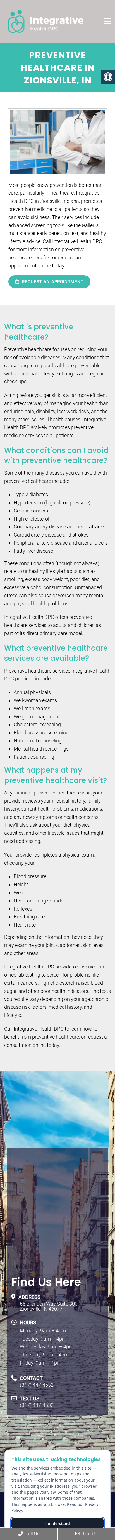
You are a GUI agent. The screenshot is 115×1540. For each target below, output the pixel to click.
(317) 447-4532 (37, 1385)
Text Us (89, 1533)
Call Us (31, 1533)
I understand (57, 1523)
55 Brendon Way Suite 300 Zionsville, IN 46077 (49, 1306)
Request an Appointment (52, 281)
